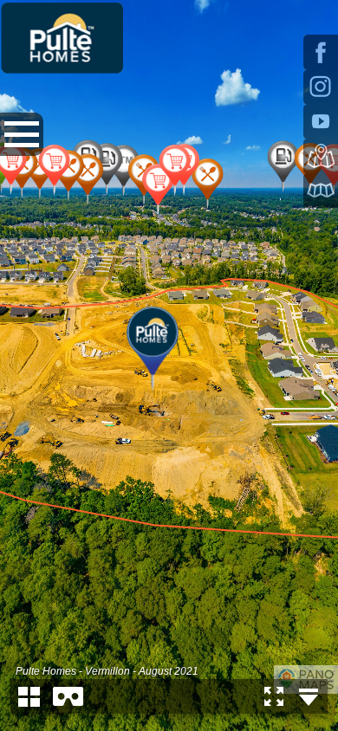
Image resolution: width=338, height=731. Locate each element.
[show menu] (21, 134)
